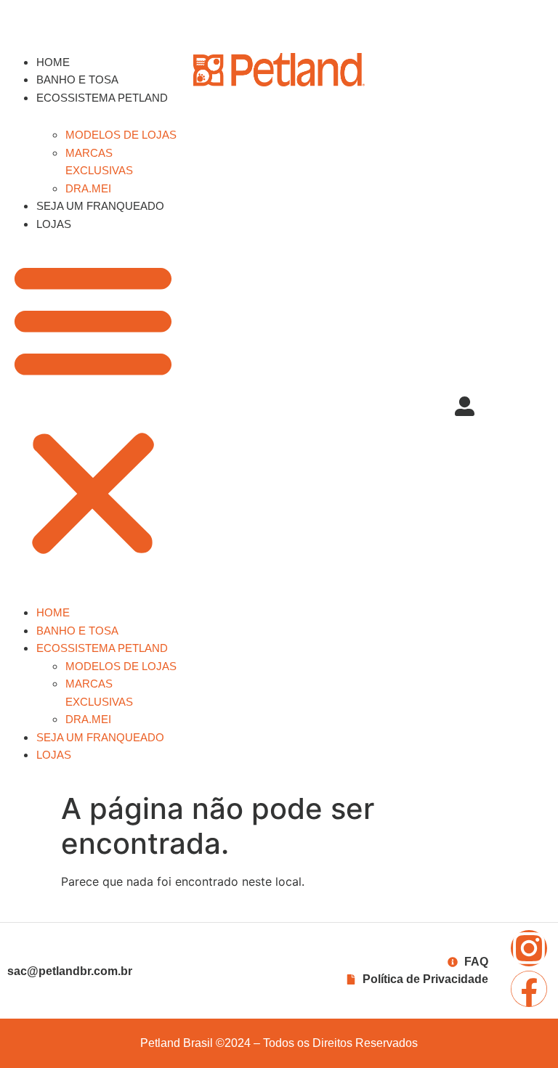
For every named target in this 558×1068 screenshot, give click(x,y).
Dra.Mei (88, 188)
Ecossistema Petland (102, 97)
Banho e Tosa (77, 79)
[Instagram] (529, 948)
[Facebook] (529, 989)
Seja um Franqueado (100, 206)
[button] (93, 408)
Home (53, 62)
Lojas (53, 224)
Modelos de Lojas (121, 135)
